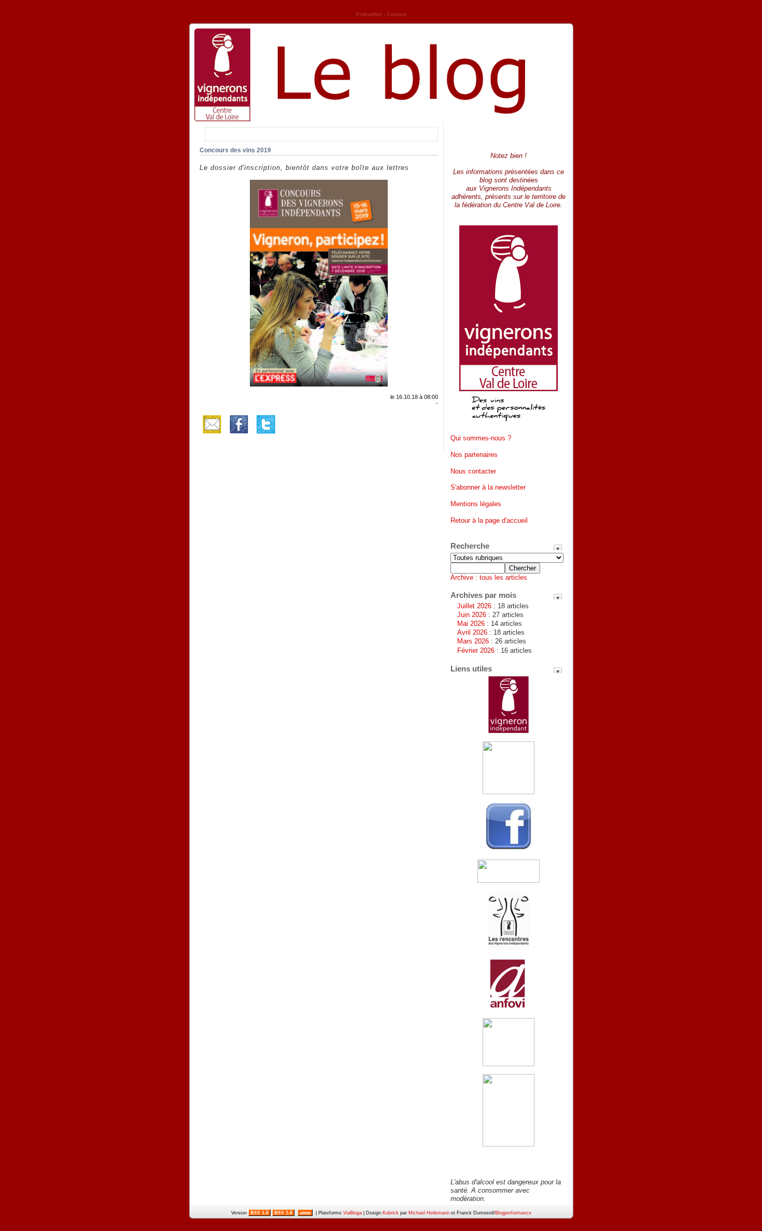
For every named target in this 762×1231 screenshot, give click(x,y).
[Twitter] (265, 434)
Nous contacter (473, 471)
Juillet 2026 (474, 606)
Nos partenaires (474, 455)
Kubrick (391, 1212)
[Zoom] (319, 384)
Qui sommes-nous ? (480, 438)
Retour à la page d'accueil (489, 520)
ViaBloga (352, 1212)
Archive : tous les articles (488, 577)
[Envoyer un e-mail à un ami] (212, 434)
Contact (396, 14)
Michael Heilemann (428, 1212)
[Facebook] (239, 434)
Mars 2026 (473, 641)
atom (305, 1212)
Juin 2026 (471, 615)
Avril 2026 (472, 632)
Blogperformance (513, 1212)
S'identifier (369, 14)
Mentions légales (475, 504)
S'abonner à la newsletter (488, 487)
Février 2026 (476, 650)
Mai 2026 (471, 623)
